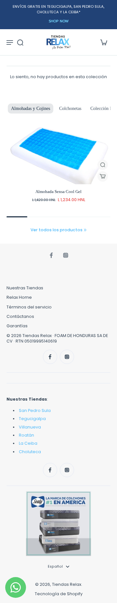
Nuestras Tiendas (24, 288)
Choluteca (30, 451)
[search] (20, 42)
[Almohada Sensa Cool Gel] (58, 155)
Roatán (26, 435)
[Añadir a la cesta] (103, 176)
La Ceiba (28, 443)
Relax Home (19, 297)
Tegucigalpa (32, 418)
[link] (85, 230)
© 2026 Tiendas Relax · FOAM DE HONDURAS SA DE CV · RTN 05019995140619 (57, 338)
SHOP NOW (59, 21)
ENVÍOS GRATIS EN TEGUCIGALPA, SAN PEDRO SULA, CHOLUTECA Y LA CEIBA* (58, 9)
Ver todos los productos (57, 230)
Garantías (17, 326)
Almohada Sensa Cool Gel (58, 191)
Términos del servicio (29, 307)
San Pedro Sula (35, 410)
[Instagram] (65, 255)
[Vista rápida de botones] (103, 165)
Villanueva (30, 427)
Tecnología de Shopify (59, 594)
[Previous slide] (10, 121)
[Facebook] (51, 255)
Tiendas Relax (66, 584)
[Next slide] (19, 121)
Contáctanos (20, 316)
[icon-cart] (103, 42)
